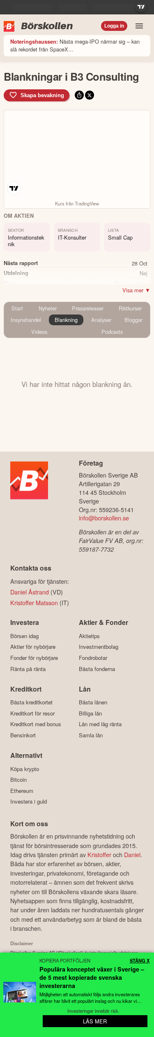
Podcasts (112, 332)
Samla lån (91, 735)
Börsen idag (24, 636)
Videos (39, 332)
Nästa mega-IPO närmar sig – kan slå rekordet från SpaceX (75, 45)
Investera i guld (28, 801)
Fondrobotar (93, 658)
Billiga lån (90, 713)
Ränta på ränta (28, 669)
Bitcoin (18, 779)
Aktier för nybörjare (32, 646)
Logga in (114, 26)
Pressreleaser (87, 308)
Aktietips (89, 636)
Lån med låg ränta (100, 724)
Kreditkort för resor (32, 713)
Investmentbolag (98, 646)
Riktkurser (130, 308)
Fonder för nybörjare (34, 658)
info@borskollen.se (104, 517)
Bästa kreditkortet (31, 702)
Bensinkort (23, 735)
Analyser (101, 320)
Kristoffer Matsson (34, 602)
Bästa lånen (93, 702)
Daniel (132, 854)
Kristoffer (99, 854)
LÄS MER (95, 1021)
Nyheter (48, 308)
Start (17, 308)
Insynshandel (26, 320)
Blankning (66, 320)
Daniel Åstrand (29, 591)
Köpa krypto (24, 769)
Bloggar (133, 320)
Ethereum (21, 791)
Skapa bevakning (42, 95)
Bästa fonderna (97, 669)
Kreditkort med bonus (35, 724)
